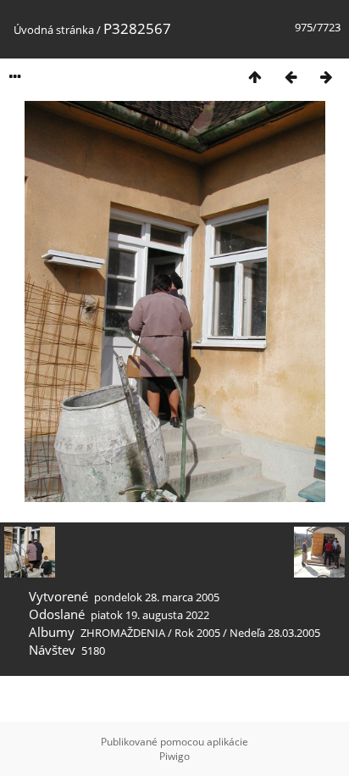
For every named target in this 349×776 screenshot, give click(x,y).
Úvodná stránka (54, 29)
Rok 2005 (197, 632)
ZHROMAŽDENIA (122, 632)
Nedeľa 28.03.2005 (275, 632)
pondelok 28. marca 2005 (156, 597)
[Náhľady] (255, 77)
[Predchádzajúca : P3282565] (290, 77)
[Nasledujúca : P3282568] (326, 77)
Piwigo (174, 756)
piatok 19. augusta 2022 (150, 614)
